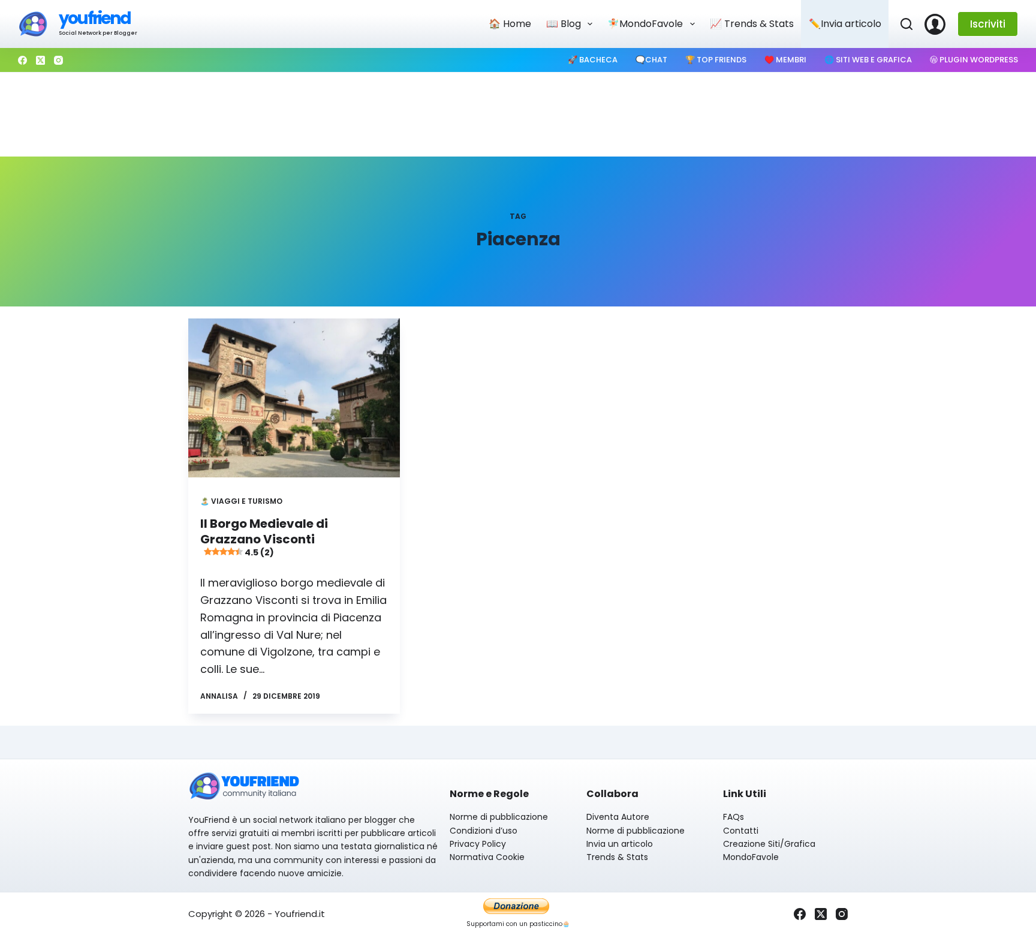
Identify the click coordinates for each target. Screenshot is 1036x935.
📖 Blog (563, 24)
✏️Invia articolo (845, 24)
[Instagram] (58, 60)
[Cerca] (906, 24)
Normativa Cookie (487, 857)
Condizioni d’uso (483, 831)
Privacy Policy (478, 844)
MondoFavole (751, 857)
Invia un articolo (619, 844)
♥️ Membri (785, 59)
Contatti (740, 831)
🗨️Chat (651, 59)
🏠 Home (510, 24)
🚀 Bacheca (593, 59)
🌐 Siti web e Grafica (868, 59)
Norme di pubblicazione (499, 817)
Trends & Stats (617, 857)
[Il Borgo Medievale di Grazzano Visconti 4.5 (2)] (294, 397)
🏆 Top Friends (715, 59)
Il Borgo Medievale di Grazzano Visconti (264, 536)
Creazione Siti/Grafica (769, 844)
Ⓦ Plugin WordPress (974, 59)
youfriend (94, 18)
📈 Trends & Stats (752, 24)
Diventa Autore (617, 817)
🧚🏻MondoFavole (645, 24)
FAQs (733, 817)
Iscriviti (987, 24)
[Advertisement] (518, 115)
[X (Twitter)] (40, 60)
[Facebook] (22, 60)
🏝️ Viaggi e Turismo (241, 501)
